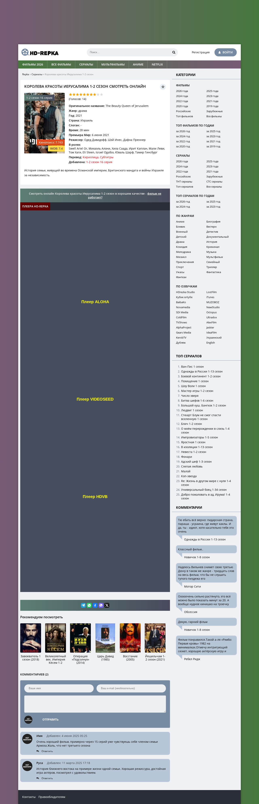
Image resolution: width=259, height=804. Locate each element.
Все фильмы (61, 64)
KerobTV (181, 337)
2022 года (182, 101)
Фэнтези (181, 277)
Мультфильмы (113, 64)
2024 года (182, 96)
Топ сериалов (184, 186)
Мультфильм (214, 257)
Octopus (211, 312)
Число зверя (189, 396)
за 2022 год (183, 141)
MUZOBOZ (212, 302)
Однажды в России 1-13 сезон (202, 371)
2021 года (212, 101)
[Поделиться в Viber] (101, 605)
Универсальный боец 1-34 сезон (204, 490)
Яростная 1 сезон (193, 442)
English (210, 342)
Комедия (181, 247)
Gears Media (183, 332)
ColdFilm (181, 317)
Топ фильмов (184, 116)
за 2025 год (213, 131)
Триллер (211, 267)
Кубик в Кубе (184, 297)
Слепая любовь (192, 466)
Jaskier (210, 327)
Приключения (185, 262)
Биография (213, 221)
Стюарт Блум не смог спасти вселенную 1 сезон (201, 417)
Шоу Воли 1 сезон (193, 386)
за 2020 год (183, 146)
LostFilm (211, 292)
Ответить (47, 751)
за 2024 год (183, 136)
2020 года (182, 106)
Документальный (217, 236)
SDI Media (182, 312)
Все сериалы (214, 186)
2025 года (212, 91)
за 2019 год (213, 146)
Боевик (180, 226)
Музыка (211, 252)
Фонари (186, 457)
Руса (39, 763)
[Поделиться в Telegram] (83, 605)
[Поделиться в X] (106, 605)
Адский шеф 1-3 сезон (196, 461)
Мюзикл (181, 257)
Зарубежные (214, 111)
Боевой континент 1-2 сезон (201, 376)
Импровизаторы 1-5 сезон (199, 437)
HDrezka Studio (185, 292)
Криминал (212, 247)
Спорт (180, 267)
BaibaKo (181, 302)
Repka (25, 74)
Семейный (213, 262)
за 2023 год (213, 136)
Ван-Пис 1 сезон (192, 366)
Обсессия (190, 612)
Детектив (212, 231)
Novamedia (183, 307)
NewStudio (213, 307)
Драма (180, 242)
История (211, 242)
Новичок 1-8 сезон (197, 557)
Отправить (50, 719)
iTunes (210, 297)
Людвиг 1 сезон (192, 410)
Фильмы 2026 (32, 64)
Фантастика (213, 272)
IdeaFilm (211, 332)
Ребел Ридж (192, 659)
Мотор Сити (192, 586)
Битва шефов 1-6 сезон (197, 400)
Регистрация (201, 52)
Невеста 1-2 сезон (193, 452)
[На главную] (38, 52)
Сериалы (86, 64)
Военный (182, 231)
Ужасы (180, 272)
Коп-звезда (189, 476)
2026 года (182, 91)
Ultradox (211, 317)
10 (101, 94)
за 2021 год (213, 141)
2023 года (212, 96)
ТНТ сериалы (184, 181)
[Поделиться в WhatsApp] (89, 605)
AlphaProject (183, 327)
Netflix (157, 64)
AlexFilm (211, 322)
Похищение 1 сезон (195, 381)
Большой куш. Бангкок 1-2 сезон (203, 405)
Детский (181, 236)
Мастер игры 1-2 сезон (197, 391)
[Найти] (174, 52)
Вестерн (211, 226)
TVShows (181, 322)
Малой (185, 471)
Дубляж (181, 342)
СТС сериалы (214, 181)
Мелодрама (183, 252)
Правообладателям (51, 797)
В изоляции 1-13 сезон (197, 447)
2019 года (212, 106)
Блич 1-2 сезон (191, 424)
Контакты (29, 797)
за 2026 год (183, 131)
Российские (183, 111)
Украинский (214, 337)
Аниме (138, 64)
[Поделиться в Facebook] (95, 605)
